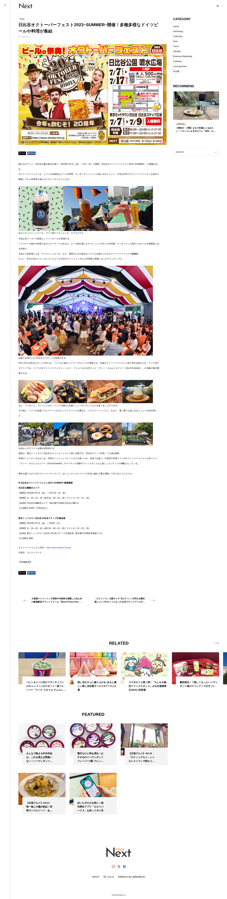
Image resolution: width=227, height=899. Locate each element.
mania (176, 26)
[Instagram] (113, 866)
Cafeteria (177, 61)
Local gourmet (179, 66)
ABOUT (96, 877)
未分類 (176, 71)
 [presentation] (216, 643)
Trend (176, 46)
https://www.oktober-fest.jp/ (58, 548)
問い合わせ (109, 877)
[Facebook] (124, 866)
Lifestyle (177, 51)
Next (175, 41)
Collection (178, 36)
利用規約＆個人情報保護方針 (131, 877)
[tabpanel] (196, 113)
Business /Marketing (182, 56)
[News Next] (27, 5)
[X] (118, 866)
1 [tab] (194, 117)
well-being (178, 31)
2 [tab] (196, 117)
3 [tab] (198, 117)
